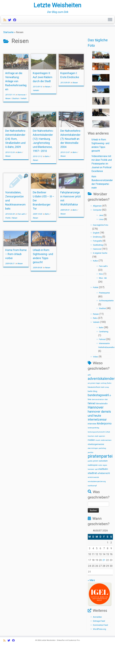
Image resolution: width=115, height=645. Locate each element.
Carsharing (103, 331)
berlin (90, 391)
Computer (97, 210)
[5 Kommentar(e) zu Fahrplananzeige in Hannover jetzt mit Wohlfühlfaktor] (81, 178)
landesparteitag (93, 428)
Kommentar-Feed (100, 625)
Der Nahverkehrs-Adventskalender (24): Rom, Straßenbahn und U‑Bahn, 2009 (15, 138)
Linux (101, 219)
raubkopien (93, 465)
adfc (89, 375)
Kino (101, 274)
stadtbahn (103, 469)
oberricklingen (93, 448)
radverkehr (103, 461)
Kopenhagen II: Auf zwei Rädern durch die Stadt (42, 77)
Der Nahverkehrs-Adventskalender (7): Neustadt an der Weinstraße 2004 (70, 138)
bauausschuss (94, 387)
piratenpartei (100, 456)
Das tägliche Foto (100, 225)
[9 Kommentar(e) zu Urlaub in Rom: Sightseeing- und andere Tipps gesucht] (54, 236)
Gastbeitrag (98, 245)
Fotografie (97, 241)
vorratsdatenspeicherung (97, 481)
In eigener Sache (100, 253)
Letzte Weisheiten (57, 5)
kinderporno (104, 423)
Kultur (95, 261)
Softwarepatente (106, 300)
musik (98, 440)
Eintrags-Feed (99, 621)
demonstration (98, 399)
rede (100, 465)
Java (101, 215)
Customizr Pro (74, 640)
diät (106, 399)
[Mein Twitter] (10, 20)
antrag (103, 383)
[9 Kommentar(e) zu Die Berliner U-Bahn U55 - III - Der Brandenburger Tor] (54, 178)
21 (104, 560)
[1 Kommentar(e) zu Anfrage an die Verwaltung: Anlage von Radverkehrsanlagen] (26, 58)
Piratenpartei (104, 293)
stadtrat (92, 473)
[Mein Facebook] (15, 20)
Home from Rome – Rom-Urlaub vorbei (16, 254)
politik (90, 461)
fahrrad (91, 403)
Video (95, 357)
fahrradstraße (102, 403)
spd (96, 469)
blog (95, 391)
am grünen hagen (94, 383)
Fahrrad (102, 339)
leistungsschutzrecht (96, 432)
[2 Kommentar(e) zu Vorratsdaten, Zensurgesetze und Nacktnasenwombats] (26, 178)
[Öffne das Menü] (110, 20)
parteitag (102, 448)
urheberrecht (103, 473)
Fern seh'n (21, 214)
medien (91, 440)
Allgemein (97, 206)
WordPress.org (99, 629)
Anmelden (97, 617)
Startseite (8, 32)
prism (95, 461)
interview (92, 423)
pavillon (90, 452)
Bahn (19, 152)
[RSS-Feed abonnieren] (5, 20)
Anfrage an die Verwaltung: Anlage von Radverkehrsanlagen (16, 81)
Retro (95, 318)
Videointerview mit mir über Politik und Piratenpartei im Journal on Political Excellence (101, 164)
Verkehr (23, 98)
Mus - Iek (103, 278)
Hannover (21, 95)
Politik (8, 218)
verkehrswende (93, 477)
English (96, 233)
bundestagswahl (98, 395)
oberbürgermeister (96, 444)
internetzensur (97, 419)
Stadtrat (15, 98)
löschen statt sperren (96, 436)
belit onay (105, 387)
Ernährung (97, 237)
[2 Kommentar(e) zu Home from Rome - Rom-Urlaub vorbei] (26, 236)
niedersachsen (106, 440)
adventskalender (101, 379)
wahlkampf (92, 486)
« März (91, 580)
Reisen (8, 98)
